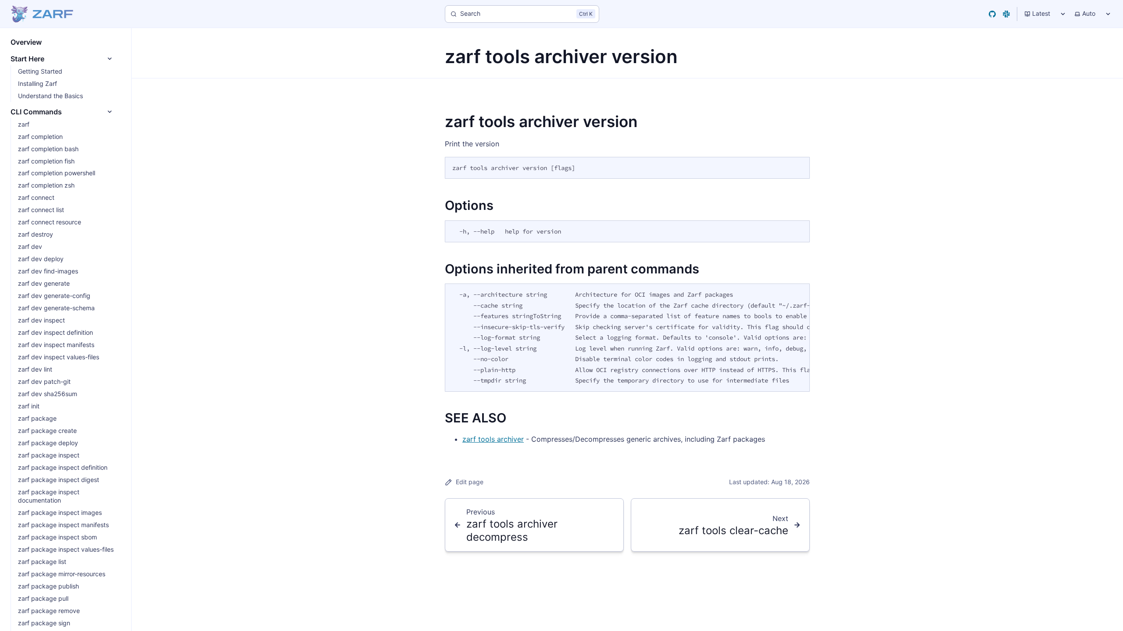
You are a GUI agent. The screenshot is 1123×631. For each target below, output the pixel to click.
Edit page (469, 482)
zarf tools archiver (493, 439)
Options (469, 205)
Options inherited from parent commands (572, 269)
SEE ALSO (475, 417)
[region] (627, 338)
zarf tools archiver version (541, 121)
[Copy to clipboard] (799, 167)
